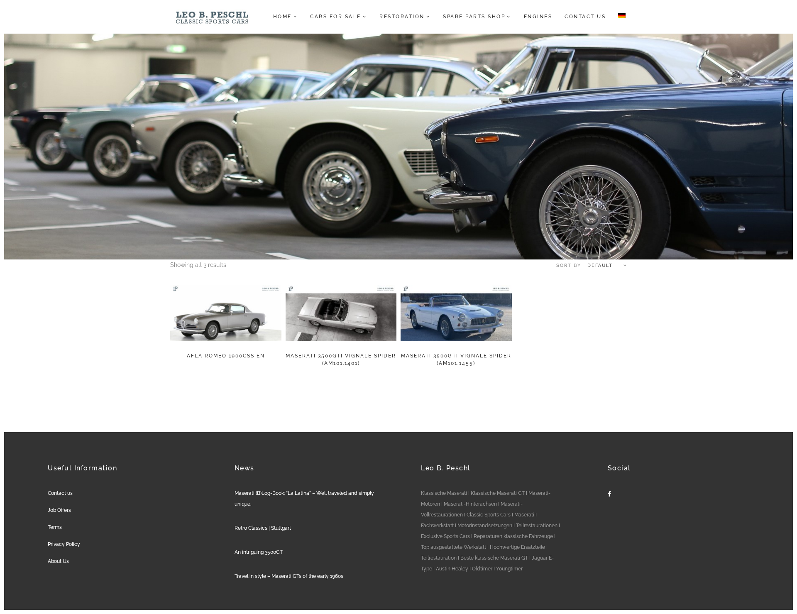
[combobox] (587, 265)
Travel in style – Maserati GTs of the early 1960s (289, 576)
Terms (55, 527)
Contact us (60, 493)
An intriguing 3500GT (259, 552)
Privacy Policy (64, 544)
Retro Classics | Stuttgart (263, 528)
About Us (58, 561)
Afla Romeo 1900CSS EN (226, 356)
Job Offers (59, 510)
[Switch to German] (619, 16)
